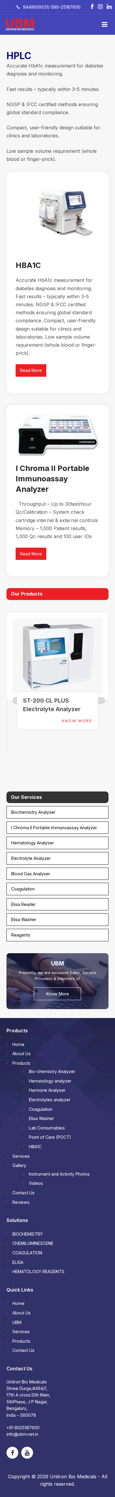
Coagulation (23, 888)
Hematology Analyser (32, 842)
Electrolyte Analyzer (31, 858)
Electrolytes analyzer (49, 1099)
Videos (36, 1183)
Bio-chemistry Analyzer (52, 1071)
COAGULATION (27, 1252)
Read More (31, 370)
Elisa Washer (23, 919)
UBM (17, 1322)
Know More (77, 721)
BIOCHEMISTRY (27, 1234)
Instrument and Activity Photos (59, 1173)
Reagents (20, 934)
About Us (21, 1053)
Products (21, 1063)
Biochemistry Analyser (33, 812)
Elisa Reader (23, 904)
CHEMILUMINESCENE (32, 1243)
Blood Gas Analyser (30, 873)
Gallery (19, 1165)
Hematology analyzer (50, 1080)
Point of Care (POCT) (50, 1137)
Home (18, 1044)
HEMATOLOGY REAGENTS (38, 1271)
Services (21, 1156)
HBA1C (28, 265)
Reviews (20, 1202)
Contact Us (23, 1192)
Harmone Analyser (47, 1090)
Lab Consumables (47, 1127)
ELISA (17, 1262)
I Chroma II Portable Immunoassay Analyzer (52, 479)
